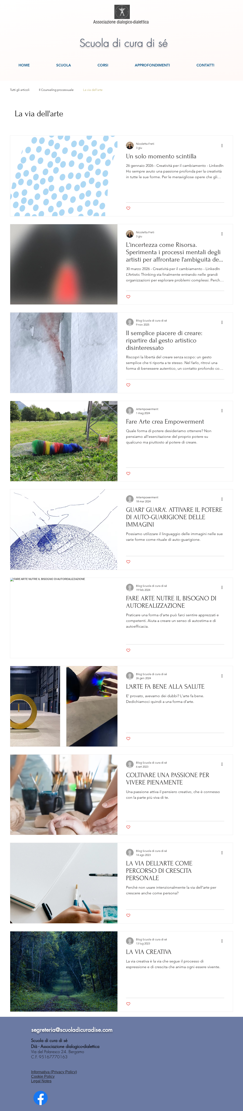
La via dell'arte (93, 90)
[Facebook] (40, 1097)
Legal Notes (41, 1081)
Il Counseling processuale (56, 90)
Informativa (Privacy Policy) (54, 1072)
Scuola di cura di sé (123, 43)
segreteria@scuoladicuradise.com (71, 1029)
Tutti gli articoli (19, 90)
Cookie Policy (43, 1076)
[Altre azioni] (223, 145)
